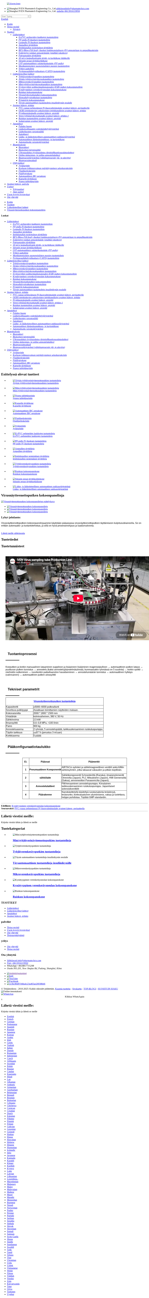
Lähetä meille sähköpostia (13, 533)
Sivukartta (77, 989)
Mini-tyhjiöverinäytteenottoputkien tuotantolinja (35, 390)
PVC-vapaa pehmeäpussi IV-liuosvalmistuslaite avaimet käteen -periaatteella (50, 808)
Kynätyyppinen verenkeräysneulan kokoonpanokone (36, 806)
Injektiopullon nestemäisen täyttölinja (30, 459)
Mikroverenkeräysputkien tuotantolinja (36, 874)
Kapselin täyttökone (22, 406)
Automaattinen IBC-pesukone (26, 413)
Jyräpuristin (18, 428)
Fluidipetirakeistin (21, 421)
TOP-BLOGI (90, 989)
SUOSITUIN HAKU (108, 989)
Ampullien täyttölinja (22, 451)
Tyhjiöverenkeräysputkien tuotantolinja (31, 466)
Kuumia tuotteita (62, 989)
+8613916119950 (68, 11)
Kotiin (10, 202)
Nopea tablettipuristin (22, 398)
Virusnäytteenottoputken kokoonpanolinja (26, 210)
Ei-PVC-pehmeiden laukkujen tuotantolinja (33, 436)
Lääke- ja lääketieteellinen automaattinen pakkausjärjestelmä (40, 489)
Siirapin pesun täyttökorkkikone (27, 481)
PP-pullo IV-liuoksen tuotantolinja (28, 443)
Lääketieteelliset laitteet (17, 207)
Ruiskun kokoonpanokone (25, 474)
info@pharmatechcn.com (72, 8)
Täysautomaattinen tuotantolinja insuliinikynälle (42, 862)
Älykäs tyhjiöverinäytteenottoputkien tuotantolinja (36, 383)
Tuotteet (10, 204)
